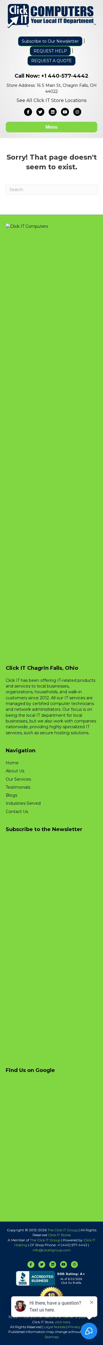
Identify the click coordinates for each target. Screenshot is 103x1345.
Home (12, 762)
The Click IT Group (62, 1230)
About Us (15, 770)
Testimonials (18, 787)
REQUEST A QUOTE (51, 60)
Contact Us (17, 811)
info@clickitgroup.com (52, 1250)
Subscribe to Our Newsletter (50, 41)
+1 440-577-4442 (64, 76)
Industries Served (23, 803)
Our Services (18, 779)
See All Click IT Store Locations (51, 100)
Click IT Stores (59, 1235)
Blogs (11, 795)
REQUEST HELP (50, 51)
